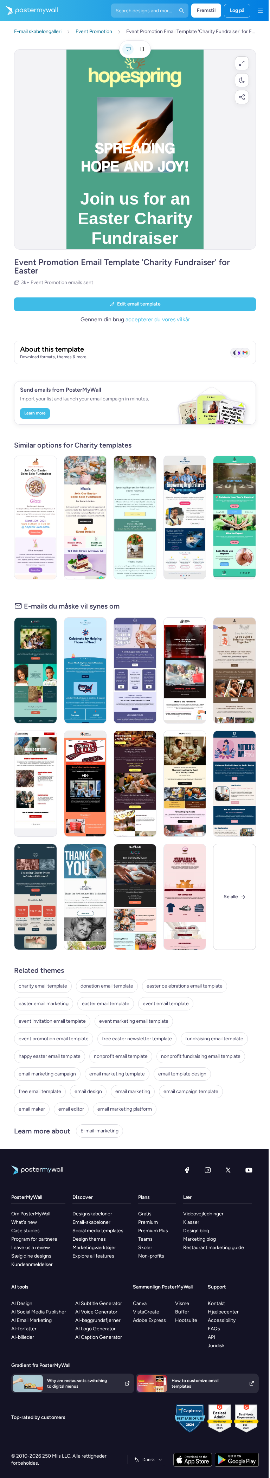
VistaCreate (146, 1312)
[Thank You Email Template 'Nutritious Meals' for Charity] (85, 897)
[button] (242, 63)
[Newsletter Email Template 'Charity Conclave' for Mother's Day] (234, 784)
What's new (24, 1222)
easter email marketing (44, 1004)
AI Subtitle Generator (98, 1303)
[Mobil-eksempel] (142, 49)
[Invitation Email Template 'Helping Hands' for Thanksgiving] (184, 784)
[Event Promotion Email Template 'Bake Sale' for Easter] (85, 517)
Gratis (145, 1214)
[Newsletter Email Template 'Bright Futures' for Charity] (184, 517)
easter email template (105, 1004)
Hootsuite (186, 1320)
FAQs (214, 1329)
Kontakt (216, 1303)
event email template (166, 1004)
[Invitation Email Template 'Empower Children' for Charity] (234, 670)
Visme (182, 1303)
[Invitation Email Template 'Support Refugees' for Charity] (35, 784)
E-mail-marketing (99, 1131)
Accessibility (222, 1320)
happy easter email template (50, 1056)
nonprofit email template (121, 1056)
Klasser (191, 1222)
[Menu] (260, 10)
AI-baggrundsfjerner (98, 1320)
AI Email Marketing (31, 1320)
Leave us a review (30, 1248)
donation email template (107, 986)
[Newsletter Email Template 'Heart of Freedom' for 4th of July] (85, 670)
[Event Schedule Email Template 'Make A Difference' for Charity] (35, 897)
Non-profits (151, 1256)
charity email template (43, 986)
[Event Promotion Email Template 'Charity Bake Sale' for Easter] (35, 517)
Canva (140, 1303)
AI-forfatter (24, 1329)
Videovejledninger (203, 1214)
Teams (145, 1239)
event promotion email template (54, 1039)
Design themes (89, 1239)
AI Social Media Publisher (38, 1312)
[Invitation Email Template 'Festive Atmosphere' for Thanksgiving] (135, 897)
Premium (148, 1222)
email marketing (132, 1091)
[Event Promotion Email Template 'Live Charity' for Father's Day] (85, 784)
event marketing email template (133, 1021)
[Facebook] (187, 1170)
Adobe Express (149, 1320)
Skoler (145, 1248)
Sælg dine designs (31, 1256)
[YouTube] (249, 1170)
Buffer (182, 1312)
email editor (71, 1109)
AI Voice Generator (96, 1312)
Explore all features (93, 1256)
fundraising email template (214, 1039)
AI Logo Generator (95, 1329)
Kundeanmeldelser (32, 1264)
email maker (32, 1109)
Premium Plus (153, 1231)
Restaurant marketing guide (213, 1248)
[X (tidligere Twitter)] (228, 1170)
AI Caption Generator (98, 1337)
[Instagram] (208, 1170)
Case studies (25, 1231)
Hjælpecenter (223, 1312)
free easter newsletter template (137, 1039)
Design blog (196, 1231)
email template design (182, 1074)
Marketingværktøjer (94, 1248)
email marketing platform (124, 1109)
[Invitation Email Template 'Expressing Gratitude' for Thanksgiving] (135, 784)
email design (88, 1091)
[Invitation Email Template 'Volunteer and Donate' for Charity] (135, 670)
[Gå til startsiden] (29, 11)
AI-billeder (22, 1337)
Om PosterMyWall (30, 1214)
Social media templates (97, 1231)
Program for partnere (34, 1239)
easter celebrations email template (185, 986)
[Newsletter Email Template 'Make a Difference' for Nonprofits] (35, 670)
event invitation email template (52, 1021)
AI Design (21, 1303)
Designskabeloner (92, 1214)
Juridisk (216, 1346)
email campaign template (190, 1091)
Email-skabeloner (91, 1222)
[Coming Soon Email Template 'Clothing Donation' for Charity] (184, 897)
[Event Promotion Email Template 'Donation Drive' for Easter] (135, 517)
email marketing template (117, 1074)
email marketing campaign (47, 1074)
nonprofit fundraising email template (200, 1056)
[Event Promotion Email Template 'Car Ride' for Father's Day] (184, 670)
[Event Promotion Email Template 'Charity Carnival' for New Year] (234, 517)
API (211, 1337)
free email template (40, 1091)
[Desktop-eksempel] (128, 49)
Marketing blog (199, 1239)
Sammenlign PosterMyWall (163, 1287)
